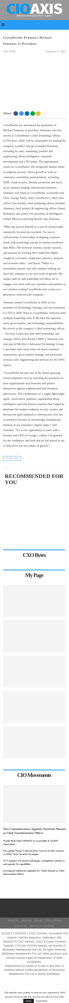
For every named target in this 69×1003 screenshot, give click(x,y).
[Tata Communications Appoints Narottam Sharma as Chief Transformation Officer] (34, 804)
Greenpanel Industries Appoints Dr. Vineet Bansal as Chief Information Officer (33, 872)
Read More (41, 1001)
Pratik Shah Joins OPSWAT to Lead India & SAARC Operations (31, 842)
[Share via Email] (39, 113)
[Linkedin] (39, 909)
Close (28, 1001)
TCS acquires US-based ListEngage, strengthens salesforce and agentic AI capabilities (34, 862)
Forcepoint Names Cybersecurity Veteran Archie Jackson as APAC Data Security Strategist (33, 852)
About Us (13, 920)
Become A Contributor (42, 926)
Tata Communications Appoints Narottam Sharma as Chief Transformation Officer (34, 831)
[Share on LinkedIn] (27, 113)
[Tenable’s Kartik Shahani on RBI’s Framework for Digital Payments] (34, 601)
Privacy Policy (53, 920)
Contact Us (20, 926)
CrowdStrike (12, 458)
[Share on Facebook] (16, 113)
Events (38, 920)
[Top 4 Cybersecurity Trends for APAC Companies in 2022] (34, 742)
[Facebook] (36, 905)
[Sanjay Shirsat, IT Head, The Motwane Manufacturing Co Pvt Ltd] (34, 671)
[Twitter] (41, 905)
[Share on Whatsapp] (33, 113)
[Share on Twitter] (22, 113)
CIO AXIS (9, 51)
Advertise (26, 920)
